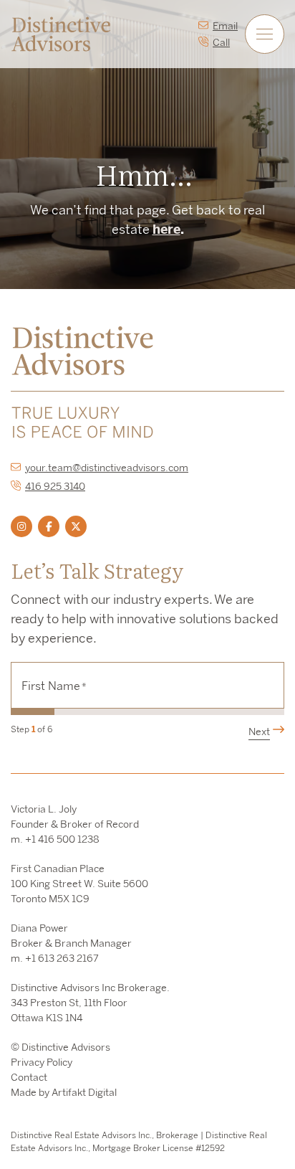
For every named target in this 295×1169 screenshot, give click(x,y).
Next (259, 731)
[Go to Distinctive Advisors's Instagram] (21, 526)
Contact (29, 1077)
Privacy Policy (41, 1062)
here (166, 229)
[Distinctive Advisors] (61, 32)
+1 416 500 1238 (62, 839)
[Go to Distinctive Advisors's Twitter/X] (76, 526)
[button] (264, 34)
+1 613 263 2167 (62, 958)
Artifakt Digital (84, 1092)
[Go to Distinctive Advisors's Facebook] (48, 526)
